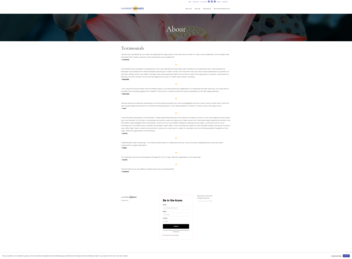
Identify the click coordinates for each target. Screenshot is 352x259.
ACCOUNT (203, 2)
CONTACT (225, 2)
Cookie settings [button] (336, 256)
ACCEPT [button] (346, 256)
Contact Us (124, 200)
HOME (218, 2)
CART (189, 2)
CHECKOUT (195, 2)
